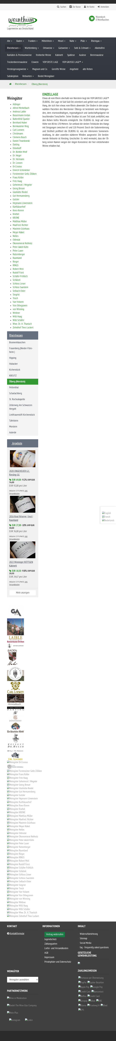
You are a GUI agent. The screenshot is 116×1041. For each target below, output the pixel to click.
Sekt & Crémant (81, 48)
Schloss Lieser (19, 283)
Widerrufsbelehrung (89, 933)
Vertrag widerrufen (54, 934)
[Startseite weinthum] (22, 21)
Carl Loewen (18, 129)
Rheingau (95, 41)
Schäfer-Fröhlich (20, 276)
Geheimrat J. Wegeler (22, 184)
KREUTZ (13, 375)
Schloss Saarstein (20, 287)
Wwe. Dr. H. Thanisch (22, 323)
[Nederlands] (108, 520)
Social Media (85, 943)
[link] (92, 18)
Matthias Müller (20, 221)
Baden (19, 41)
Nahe (72, 41)
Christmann (18, 133)
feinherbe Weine (43, 55)
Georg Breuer (19, 188)
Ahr (9, 41)
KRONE (16, 217)
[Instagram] (14, 1020)
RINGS (15, 265)
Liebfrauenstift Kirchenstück (22, 414)
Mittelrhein (47, 41)
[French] (106, 517)
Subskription (12, 76)
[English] (106, 513)
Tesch (15, 298)
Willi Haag (17, 316)
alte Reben (88, 69)
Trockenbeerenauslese (17, 62)
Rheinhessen (13, 48)
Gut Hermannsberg (21, 195)
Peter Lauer (18, 250)
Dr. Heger (17, 155)
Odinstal (16, 239)
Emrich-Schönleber (21, 170)
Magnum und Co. (40, 69)
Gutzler (16, 199)
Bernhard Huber (20, 122)
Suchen (63, 7)
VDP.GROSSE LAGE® (71, 62)
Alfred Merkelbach (21, 108)
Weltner (16, 312)
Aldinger (16, 104)
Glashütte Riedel (20, 192)
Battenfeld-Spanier (21, 119)
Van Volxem (18, 301)
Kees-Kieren (18, 210)
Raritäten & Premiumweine (19, 55)
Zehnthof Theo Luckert (23, 327)
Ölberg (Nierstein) (17, 381)
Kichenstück (14, 369)
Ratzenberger (19, 254)
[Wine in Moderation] (17, 998)
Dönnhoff (17, 148)
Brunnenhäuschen (17, 342)
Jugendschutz (50, 939)
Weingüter (13, 971)
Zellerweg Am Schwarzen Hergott (20, 407)
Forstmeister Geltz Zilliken (24, 173)
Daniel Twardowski (21, 140)
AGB (46, 952)
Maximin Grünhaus (21, 228)
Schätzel (16, 280)
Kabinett (59, 55)
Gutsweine (63, 48)
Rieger (16, 261)
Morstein (13, 426)
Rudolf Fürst (18, 272)
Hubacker (13, 363)
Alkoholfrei (100, 48)
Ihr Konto (90, 7)
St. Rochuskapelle (17, 399)
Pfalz (82, 41)
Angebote (74, 69)
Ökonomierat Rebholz (22, 243)
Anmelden (105, 7)
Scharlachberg (15, 393)
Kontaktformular (16, 933)
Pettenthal (14, 387)
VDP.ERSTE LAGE (50, 62)
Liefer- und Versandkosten (56, 948)
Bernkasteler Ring (21, 126)
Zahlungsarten (50, 943)
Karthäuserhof (19, 206)
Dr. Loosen (17, 162)
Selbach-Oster (19, 290)
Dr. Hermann (18, 159)
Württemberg (31, 48)
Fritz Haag (17, 181)
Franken (32, 41)
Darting (16, 144)
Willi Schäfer (18, 320)
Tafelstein (13, 420)
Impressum (49, 957)
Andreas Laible (19, 111)
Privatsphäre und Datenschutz (57, 961)
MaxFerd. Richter (20, 225)
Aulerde (12, 432)
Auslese (82, 55)
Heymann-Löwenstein (22, 203)
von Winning (18, 309)
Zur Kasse (77, 7)
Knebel (16, 214)
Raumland (17, 258)
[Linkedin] (29, 1020)
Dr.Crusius (17, 166)
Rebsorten (27, 76)
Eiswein (35, 62)
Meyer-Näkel (18, 232)
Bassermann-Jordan (21, 115)
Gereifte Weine (58, 69)
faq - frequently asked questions (94, 947)
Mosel (61, 41)
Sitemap (83, 938)
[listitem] (91, 978)
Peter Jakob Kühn (20, 247)
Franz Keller (18, 177)
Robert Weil (18, 269)
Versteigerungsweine (17, 69)
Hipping (12, 357)
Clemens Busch (19, 137)
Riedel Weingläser (46, 76)
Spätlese (71, 55)
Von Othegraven (20, 305)
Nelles (15, 236)
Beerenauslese (96, 55)
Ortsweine (48, 48)
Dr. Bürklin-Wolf (20, 151)
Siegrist (16, 294)
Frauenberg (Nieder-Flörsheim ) (21, 350)
